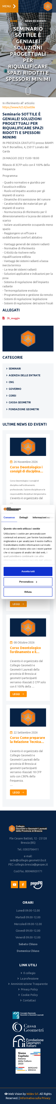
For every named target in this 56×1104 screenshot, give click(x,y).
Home (14, 21)
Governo (15, 388)
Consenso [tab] (9, 517)
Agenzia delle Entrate (24, 375)
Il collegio (29, 973)
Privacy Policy (29, 989)
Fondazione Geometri (24, 409)
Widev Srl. (32, 1093)
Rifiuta (28, 592)
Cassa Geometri (20, 402)
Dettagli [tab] (23, 517)
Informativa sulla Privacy (35, 1098)
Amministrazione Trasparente (29, 983)
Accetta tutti (28, 571)
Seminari (15, 368)
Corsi (12, 395)
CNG (11, 382)
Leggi (16, 604)
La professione (29, 978)
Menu (6, 6)
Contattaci (29, 1000)
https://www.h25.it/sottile (18, 107)
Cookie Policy (29, 994)
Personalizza (26, 581)
